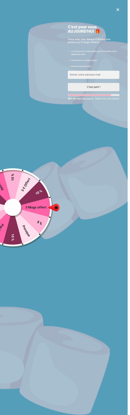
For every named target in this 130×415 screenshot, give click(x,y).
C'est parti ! (93, 86)
